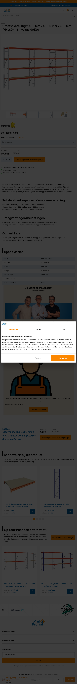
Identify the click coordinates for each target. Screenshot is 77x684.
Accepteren (63, 358)
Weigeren (38, 358)
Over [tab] (63, 329)
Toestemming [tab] (13, 329)
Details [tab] (38, 329)
